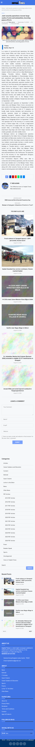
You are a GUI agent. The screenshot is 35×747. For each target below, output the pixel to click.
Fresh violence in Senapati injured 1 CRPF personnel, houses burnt (24, 580)
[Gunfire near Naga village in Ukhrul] (17, 315)
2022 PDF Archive (10, 525)
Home (3, 8)
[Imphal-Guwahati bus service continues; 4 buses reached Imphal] (17, 256)
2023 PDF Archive (10, 529)
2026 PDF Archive (10, 540)
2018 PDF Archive (10, 509)
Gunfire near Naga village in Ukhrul (17, 328)
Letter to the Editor (8, 482)
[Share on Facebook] (10, 176)
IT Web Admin (11, 22)
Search (4, 565)
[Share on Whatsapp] (18, 176)
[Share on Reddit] (16, 176)
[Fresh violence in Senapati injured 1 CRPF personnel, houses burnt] (17, 225)
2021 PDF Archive (10, 521)
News (5, 486)
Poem (5, 544)
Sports (5, 552)
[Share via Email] (24, 176)
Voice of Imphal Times (9, 560)
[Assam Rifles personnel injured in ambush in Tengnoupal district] (17, 375)
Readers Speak (7, 548)
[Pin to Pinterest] (13, 176)
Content (5, 471)
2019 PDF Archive (10, 513)
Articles (5, 463)
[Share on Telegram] (21, 176)
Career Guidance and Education (12, 467)
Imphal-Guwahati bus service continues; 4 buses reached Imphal (24, 591)
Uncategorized (7, 556)
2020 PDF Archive (10, 517)
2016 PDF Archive (10, 502)
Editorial (5, 475)
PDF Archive (6, 494)
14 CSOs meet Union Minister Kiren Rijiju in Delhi (17, 299)
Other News (6, 490)
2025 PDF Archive (10, 537)
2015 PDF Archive (10, 498)
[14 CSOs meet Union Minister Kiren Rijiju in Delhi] (17, 286)
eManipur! (31, 740)
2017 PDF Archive (10, 506)
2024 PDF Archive (10, 533)
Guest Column (7, 478)
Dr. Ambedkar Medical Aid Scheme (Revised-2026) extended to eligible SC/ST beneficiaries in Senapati (17, 358)
